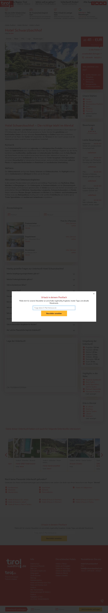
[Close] (94, 293)
